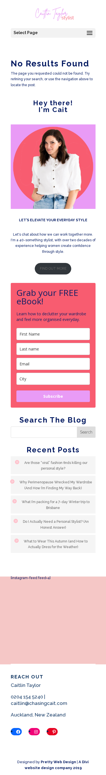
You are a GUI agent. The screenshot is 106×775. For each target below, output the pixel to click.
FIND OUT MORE (53, 269)
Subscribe (53, 396)
